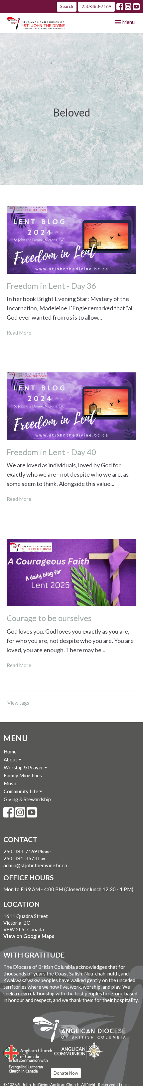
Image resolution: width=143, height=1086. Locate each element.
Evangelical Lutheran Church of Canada (25, 1066)
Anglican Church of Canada (28, 1052)
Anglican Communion (78, 1050)
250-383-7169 (96, 6)
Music (10, 783)
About (11, 759)
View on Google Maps (28, 936)
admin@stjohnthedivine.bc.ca (35, 865)
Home (10, 751)
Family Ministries (23, 775)
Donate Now (66, 1073)
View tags (18, 703)
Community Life (21, 791)
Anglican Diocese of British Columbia (82, 1031)
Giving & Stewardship (27, 799)
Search (66, 6)
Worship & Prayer (24, 767)
